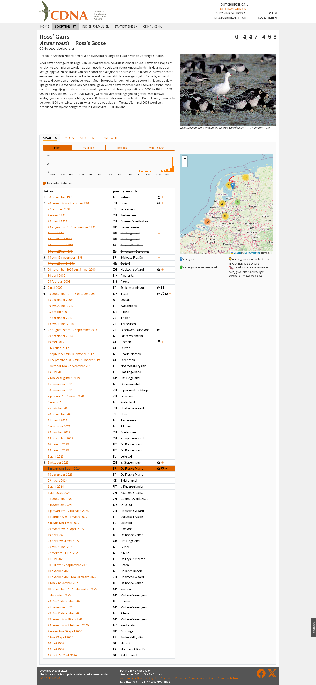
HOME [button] (44, 26)
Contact (165, 678)
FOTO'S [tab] (68, 138)
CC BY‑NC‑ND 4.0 (50, 678)
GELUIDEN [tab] (87, 138)
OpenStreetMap (252, 252)
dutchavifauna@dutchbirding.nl (138, 678)
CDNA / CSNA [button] (152, 26)
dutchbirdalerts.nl (231, 13)
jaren (57, 147)
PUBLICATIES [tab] (110, 138)
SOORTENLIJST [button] (65, 26)
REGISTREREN (267, 18)
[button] (232, 186)
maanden (88, 147)
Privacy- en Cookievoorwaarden (194, 678)
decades (122, 147)
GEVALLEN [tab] (50, 138)
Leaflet (237, 252)
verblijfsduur (156, 147)
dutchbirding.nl (234, 5)
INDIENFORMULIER (95, 26)
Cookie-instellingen (229, 678)
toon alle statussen (60, 183)
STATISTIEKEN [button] (125, 26)
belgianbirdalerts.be (231, 18)
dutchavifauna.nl (233, 9)
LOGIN (272, 13)
